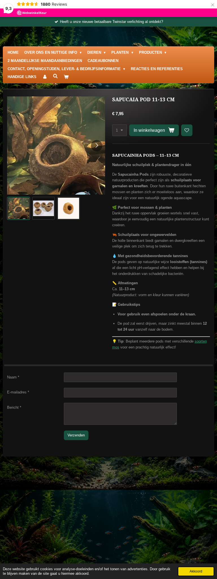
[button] (18, 208)
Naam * (13, 377)
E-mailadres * (18, 392)
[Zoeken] (55, 76)
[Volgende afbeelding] (96, 145)
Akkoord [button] (196, 571)
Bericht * (14, 407)
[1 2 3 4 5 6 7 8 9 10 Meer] (119, 130)
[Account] (44, 77)
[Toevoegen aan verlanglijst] (187, 130)
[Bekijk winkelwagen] (66, 77)
